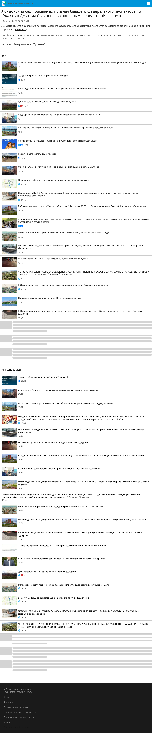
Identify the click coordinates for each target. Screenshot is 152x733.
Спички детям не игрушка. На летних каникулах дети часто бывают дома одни (57, 141)
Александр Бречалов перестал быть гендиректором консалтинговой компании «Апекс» (62, 88)
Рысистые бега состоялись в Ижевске (37, 154)
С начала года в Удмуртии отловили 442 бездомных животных (49, 298)
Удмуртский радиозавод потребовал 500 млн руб (43, 75)
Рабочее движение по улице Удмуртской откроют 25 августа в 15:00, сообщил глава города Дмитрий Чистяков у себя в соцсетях (82, 206)
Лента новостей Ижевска (16, 727)
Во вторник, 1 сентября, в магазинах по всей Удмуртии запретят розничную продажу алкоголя (65, 128)
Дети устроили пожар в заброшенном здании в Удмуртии (47, 101)
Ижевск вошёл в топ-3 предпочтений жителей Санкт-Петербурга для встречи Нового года (63, 232)
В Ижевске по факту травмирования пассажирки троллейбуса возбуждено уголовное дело (63, 285)
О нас (6, 696)
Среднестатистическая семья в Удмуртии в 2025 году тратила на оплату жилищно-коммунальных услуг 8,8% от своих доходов (82, 62)
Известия (20, 29)
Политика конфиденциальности (20, 712)
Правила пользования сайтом (19, 717)
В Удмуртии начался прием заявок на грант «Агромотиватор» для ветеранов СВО (59, 114)
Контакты (8, 702)
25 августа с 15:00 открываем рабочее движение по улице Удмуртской (53, 180)
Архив (7, 722)
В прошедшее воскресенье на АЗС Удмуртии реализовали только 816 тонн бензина (60, 506)
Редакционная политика (16, 707)
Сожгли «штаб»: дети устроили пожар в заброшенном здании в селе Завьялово (58, 167)
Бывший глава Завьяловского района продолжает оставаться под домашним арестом (61, 559)
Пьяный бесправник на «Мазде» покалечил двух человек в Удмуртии (53, 259)
